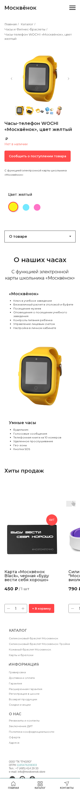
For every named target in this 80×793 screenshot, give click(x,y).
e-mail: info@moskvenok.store (27, 771)
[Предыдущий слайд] (11, 78)
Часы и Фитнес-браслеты (24, 29)
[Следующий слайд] (68, 78)
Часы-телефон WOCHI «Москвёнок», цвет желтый (38, 36)
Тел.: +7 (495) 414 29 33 (23, 768)
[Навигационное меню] (72, 8)
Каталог (27, 24)
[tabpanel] (40, 347)
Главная (10, 24)
